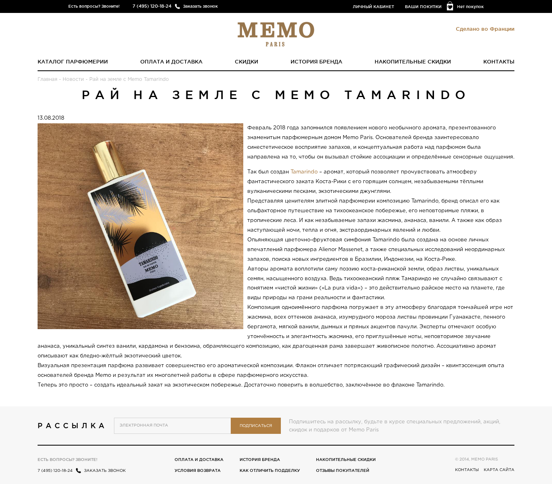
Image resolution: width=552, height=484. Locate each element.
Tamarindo (304, 172)
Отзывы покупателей (342, 470)
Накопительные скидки (413, 61)
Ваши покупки (423, 6)
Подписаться (256, 426)
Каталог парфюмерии (73, 61)
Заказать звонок (200, 6)
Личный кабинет (373, 6)
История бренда (316, 61)
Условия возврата (198, 470)
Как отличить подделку (270, 470)
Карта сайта (499, 470)
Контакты (498, 61)
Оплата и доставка (171, 61)
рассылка (72, 425)
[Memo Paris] (276, 33)
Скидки (246, 61)
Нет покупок (470, 6)
